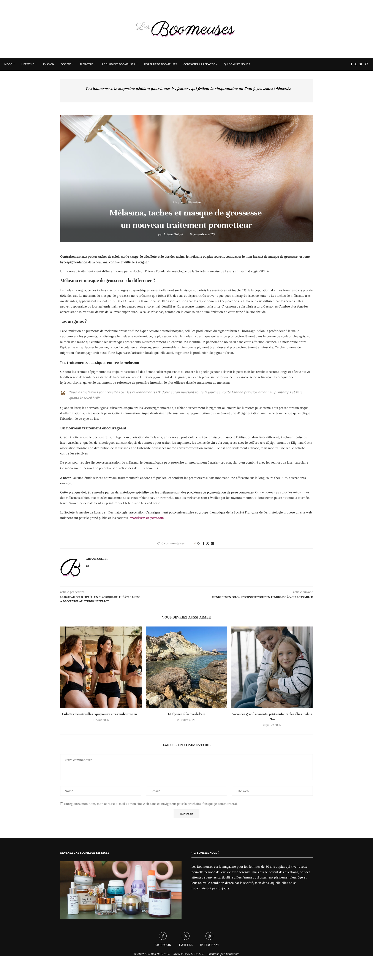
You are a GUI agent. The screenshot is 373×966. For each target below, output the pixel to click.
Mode (8, 64)
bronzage (248, 331)
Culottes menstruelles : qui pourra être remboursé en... (101, 714)
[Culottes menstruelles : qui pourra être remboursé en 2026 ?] (101, 667)
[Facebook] (351, 64)
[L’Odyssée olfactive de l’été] (186, 667)
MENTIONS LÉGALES (188, 954)
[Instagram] (360, 64)
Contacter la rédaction (200, 64)
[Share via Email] (212, 543)
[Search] (366, 64)
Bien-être (86, 64)
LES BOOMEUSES (157, 954)
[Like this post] (198, 543)
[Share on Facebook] (203, 543)
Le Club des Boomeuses (118, 64)
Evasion (48, 64)
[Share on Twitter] (207, 543)
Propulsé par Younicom (223, 954)
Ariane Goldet (173, 234)
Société (66, 64)
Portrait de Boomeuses (160, 64)
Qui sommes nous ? (237, 64)
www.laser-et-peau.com (147, 518)
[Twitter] (355, 64)
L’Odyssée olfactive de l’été (186, 714)
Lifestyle (27, 64)
